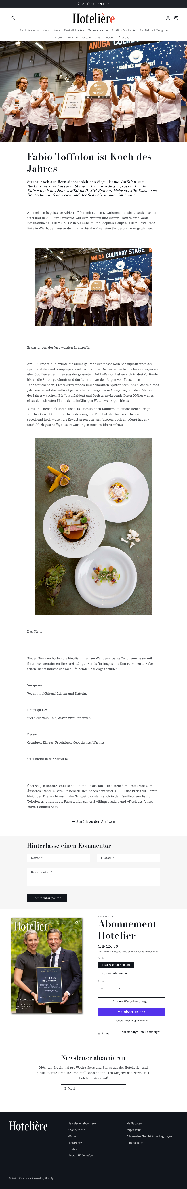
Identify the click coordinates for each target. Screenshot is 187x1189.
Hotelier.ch (25, 1178)
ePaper (72, 1136)
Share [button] (106, 1033)
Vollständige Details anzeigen (141, 1032)
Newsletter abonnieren (83, 1123)
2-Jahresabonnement (116, 973)
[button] (13, 18)
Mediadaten (134, 1123)
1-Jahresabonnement (116, 965)
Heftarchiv (75, 1142)
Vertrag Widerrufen (80, 1155)
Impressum (134, 1130)
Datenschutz (135, 1142)
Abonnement (76, 1130)
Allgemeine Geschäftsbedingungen (149, 1136)
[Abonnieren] (122, 1088)
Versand (116, 951)
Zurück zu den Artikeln (95, 821)
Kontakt (73, 1149)
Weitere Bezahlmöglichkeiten (131, 1020)
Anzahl (102, 981)
